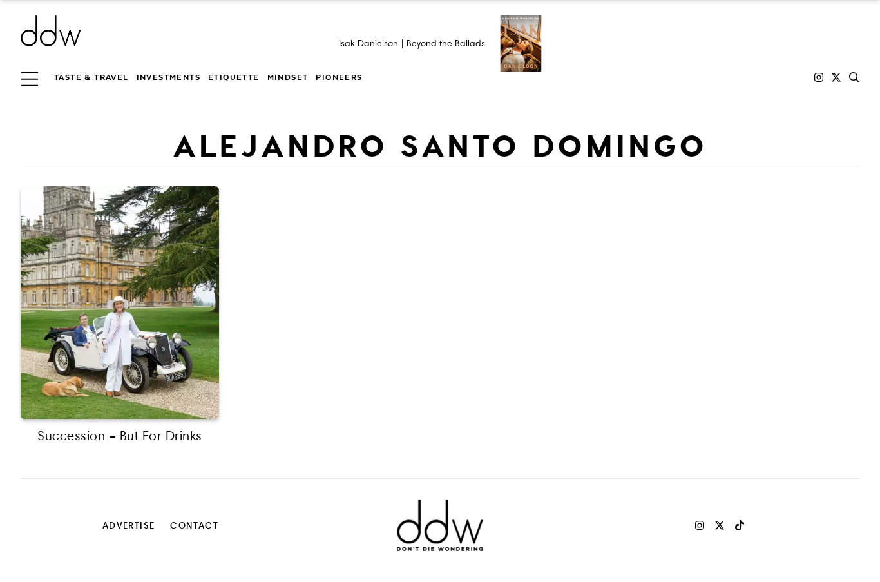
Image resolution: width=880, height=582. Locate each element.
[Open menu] (30, 77)
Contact (194, 525)
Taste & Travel (91, 77)
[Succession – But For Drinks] (120, 302)
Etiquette (234, 77)
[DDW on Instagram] (818, 77)
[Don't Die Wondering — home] (144, 30)
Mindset (288, 77)
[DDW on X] (836, 77)
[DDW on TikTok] (739, 525)
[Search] (854, 77)
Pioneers (339, 77)
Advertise (128, 525)
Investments (168, 77)
